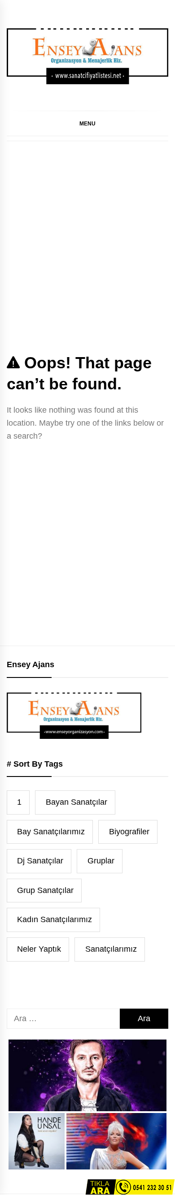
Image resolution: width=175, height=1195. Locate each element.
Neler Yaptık (39, 949)
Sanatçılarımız (111, 949)
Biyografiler (129, 831)
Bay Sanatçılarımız (51, 831)
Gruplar (101, 860)
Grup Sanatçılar (45, 890)
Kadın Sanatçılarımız (54, 919)
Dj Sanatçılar (40, 860)
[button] (87, 123)
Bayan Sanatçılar (76, 802)
